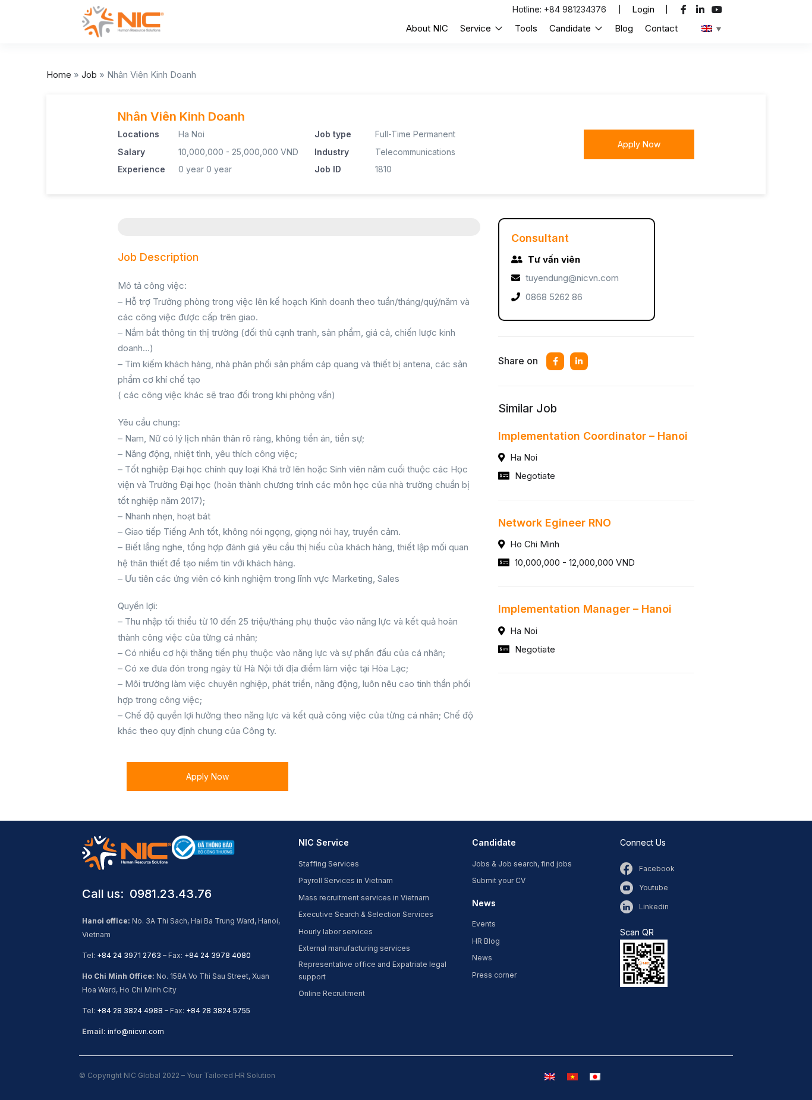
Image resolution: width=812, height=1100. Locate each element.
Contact (661, 28)
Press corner (494, 974)
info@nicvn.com (136, 1031)
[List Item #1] (685, 9)
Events (484, 923)
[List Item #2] (701, 9)
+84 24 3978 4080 (217, 955)
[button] (643, 9)
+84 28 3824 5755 (218, 1010)
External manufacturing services (354, 948)
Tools (526, 28)
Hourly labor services (335, 931)
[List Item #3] (718, 9)
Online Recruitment (331, 993)
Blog (624, 28)
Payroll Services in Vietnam (345, 880)
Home (58, 74)
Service (476, 28)
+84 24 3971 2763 (129, 955)
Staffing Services (328, 863)
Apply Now (639, 144)
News (482, 957)
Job (89, 74)
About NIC (427, 28)
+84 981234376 (575, 9)
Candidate (571, 28)
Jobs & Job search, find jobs (522, 863)
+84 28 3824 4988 (130, 1010)
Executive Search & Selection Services (365, 914)
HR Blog (486, 941)
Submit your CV (498, 880)
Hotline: (528, 9)
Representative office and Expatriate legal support (372, 970)
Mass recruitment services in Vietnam (363, 897)
